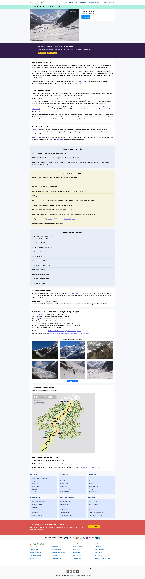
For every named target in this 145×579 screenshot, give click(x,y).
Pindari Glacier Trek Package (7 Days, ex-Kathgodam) (64, 331)
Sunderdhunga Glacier (37, 510)
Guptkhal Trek (92, 512)
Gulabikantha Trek (64, 512)
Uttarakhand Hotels (56, 555)
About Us (54, 561)
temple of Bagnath (69, 219)
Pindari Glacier (35, 7)
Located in (37, 265)
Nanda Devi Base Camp (66, 515)
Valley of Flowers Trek (65, 478)
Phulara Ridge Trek (93, 491)
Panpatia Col (100, 512)
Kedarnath (75, 561)
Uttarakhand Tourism (71, 2)
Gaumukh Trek (77, 558)
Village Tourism (37, 137)
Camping (87, 467)
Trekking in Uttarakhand (36, 555)
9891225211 (43, 53)
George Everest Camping (38, 481)
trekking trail (81, 81)
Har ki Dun (75, 549)
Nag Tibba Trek (35, 486)
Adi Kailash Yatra (34, 549)
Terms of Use (106, 561)
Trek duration (38, 256)
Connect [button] (110, 2)
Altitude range (38, 261)
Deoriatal (44, 478)
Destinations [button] (91, 2)
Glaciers (93, 467)
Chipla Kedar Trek (36, 507)
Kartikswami (35, 489)
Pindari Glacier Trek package (79, 293)
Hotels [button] (99, 2)
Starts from (37, 243)
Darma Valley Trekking (37, 504)
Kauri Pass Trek (64, 483)
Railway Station (38, 274)
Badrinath (82, 561)
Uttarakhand (55, 546)
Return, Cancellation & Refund (102, 558)
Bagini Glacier (35, 501)
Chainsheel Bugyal (65, 504)
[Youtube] (77, 571)
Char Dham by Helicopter (36, 552)
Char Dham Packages (35, 546)
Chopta (33, 478)
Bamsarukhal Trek (93, 507)
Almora (51, 140)
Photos (61, 7)
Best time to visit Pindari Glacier (43, 236)
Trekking (34, 130)
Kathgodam (39, 314)
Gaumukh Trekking (64, 491)
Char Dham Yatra (34, 558)
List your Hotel (98, 552)
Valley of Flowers (77, 546)
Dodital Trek (63, 480)
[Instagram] (71, 571)
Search (105, 2)
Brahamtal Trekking (65, 489)
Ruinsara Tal (92, 483)
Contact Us (98, 546)
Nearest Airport (38, 278)
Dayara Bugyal (35, 492)
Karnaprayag (98, 65)
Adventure (80, 467)
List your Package (99, 549)
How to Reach (53, 7)
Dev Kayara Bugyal (93, 489)
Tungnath (38, 478)
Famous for (37, 283)
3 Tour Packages (85, 16)
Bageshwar (59, 140)
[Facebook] (67, 571)
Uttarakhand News (56, 558)
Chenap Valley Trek (65, 507)
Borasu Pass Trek (93, 486)
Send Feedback (99, 555)
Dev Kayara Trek (64, 509)
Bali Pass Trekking (93, 504)
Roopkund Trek (35, 512)
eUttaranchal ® (72, 575)
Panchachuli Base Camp (37, 515)
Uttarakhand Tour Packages (59, 552)
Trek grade (37, 252)
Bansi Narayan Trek (65, 501)
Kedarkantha (92, 480)
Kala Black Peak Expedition (95, 515)
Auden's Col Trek (93, 501)
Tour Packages (83, 2)
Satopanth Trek (64, 486)
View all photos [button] (72, 381)
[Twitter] (74, 571)
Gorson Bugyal (35, 483)
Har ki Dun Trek (92, 478)
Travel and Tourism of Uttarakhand (63, 568)
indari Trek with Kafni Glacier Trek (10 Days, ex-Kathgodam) (70, 333)
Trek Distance (38, 247)
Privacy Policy (98, 561)
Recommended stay (39, 270)
